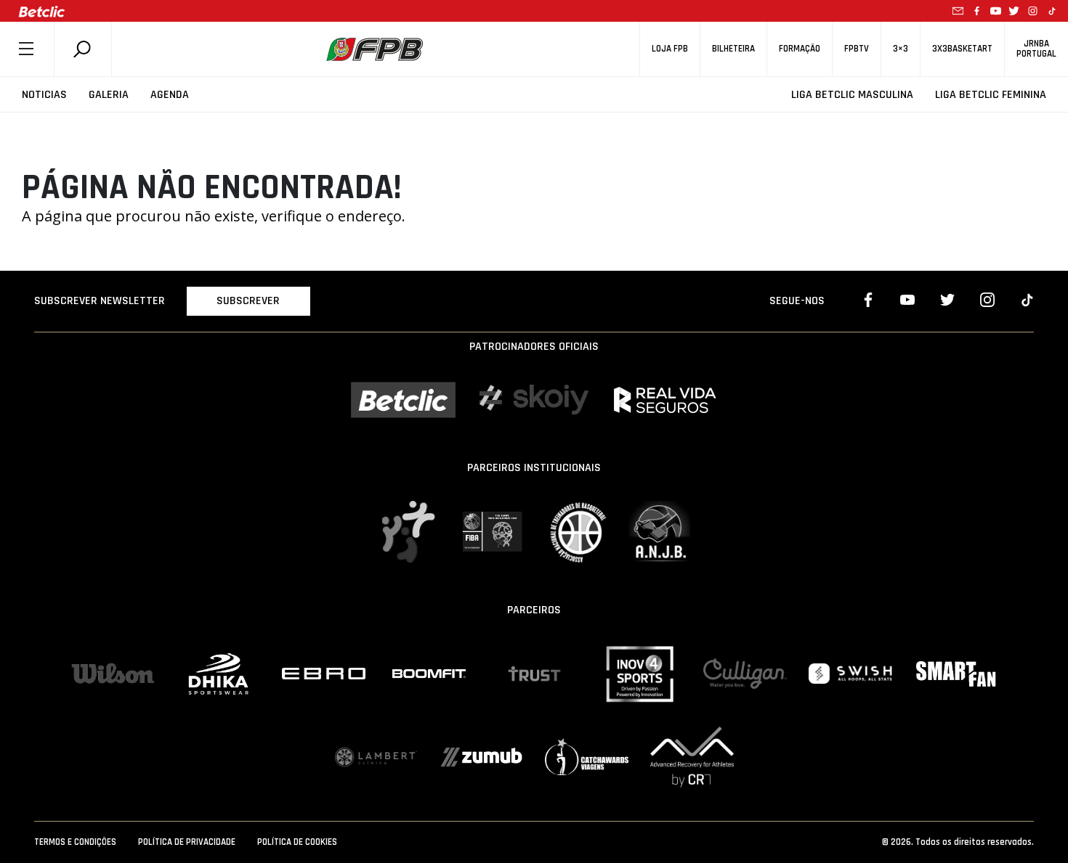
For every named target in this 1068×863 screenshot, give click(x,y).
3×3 (900, 49)
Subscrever (248, 300)
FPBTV (856, 49)
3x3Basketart (962, 49)
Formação (799, 49)
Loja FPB (670, 49)
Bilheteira (733, 49)
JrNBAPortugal (1036, 49)
